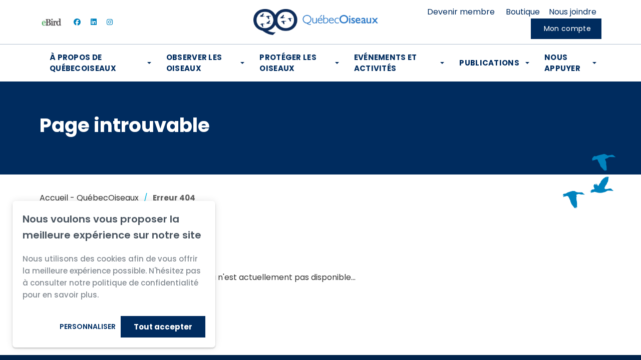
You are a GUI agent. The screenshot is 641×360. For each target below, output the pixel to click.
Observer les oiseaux (194, 63)
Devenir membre (461, 12)
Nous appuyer (562, 63)
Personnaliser (88, 327)
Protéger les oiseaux (287, 63)
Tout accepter (163, 327)
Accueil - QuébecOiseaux (89, 198)
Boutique (523, 12)
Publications (489, 63)
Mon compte (567, 29)
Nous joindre (572, 12)
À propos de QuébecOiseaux (83, 63)
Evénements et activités (385, 63)
